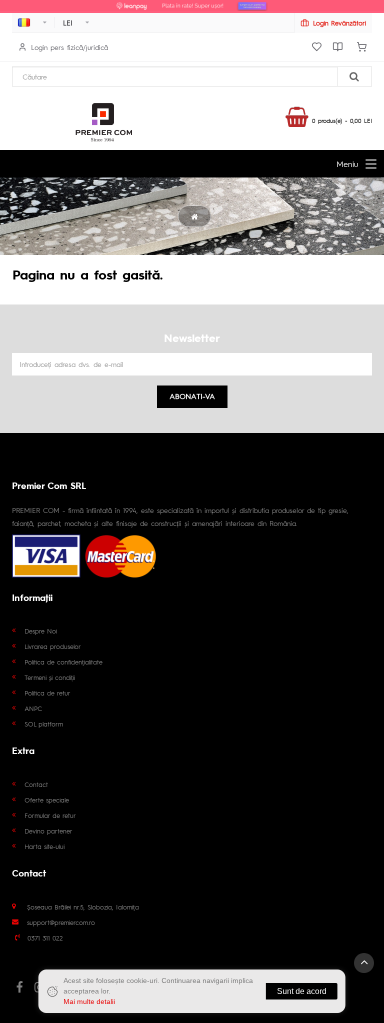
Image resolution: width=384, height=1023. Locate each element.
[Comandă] (361, 47)
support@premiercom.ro (61, 922)
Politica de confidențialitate (63, 662)
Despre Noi (40, 630)
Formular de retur (50, 815)
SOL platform (43, 724)
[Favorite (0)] (316, 47)
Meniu (347, 163)
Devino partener (48, 830)
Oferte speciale (46, 800)
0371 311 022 (45, 938)
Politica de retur (47, 692)
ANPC (33, 708)
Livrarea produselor (52, 646)
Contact (36, 784)
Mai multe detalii (89, 1002)
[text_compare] (337, 47)
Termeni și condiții (49, 677)
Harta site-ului (44, 846)
